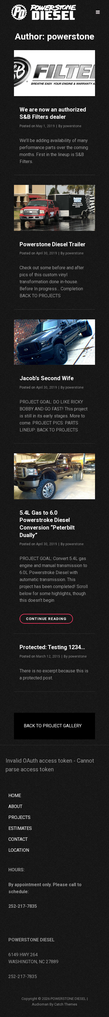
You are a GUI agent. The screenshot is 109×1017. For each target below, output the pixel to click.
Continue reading (49, 617)
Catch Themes (65, 1004)
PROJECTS (19, 817)
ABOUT (15, 806)
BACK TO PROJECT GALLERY (53, 725)
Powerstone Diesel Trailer (53, 244)
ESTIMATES (20, 828)
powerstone (72, 126)
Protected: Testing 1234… (52, 647)
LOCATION (18, 850)
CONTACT (18, 839)
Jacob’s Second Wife (47, 378)
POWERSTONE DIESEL (68, 999)
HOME (14, 795)
